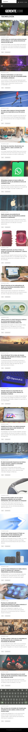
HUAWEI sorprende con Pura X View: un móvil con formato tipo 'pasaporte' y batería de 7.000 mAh (14, 251)
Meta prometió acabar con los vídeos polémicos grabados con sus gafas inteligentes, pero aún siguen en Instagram (13, 499)
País (2, 52)
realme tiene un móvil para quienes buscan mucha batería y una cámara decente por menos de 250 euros (14, 41)
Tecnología (7, 52)
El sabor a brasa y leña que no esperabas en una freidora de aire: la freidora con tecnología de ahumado (14, 640)
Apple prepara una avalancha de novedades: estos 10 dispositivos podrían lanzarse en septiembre (13, 216)
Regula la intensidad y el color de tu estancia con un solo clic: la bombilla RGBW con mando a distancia (14, 76)
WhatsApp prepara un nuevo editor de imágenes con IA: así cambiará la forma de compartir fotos (13, 181)
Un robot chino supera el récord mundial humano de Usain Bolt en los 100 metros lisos (13, 112)
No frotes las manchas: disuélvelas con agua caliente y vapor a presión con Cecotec (12, 147)
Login (26, 2)
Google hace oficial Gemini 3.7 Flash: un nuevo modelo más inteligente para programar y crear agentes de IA (12, 535)
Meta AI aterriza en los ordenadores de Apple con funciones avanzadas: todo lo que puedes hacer (13, 287)
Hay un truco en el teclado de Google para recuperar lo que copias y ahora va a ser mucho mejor (13, 710)
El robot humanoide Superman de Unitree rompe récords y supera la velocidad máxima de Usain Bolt (13, 463)
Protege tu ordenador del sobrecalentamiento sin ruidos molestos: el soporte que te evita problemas (14, 604)
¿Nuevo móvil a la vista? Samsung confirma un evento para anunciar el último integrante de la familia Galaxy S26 (13, 321)
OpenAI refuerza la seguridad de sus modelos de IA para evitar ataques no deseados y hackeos (12, 392)
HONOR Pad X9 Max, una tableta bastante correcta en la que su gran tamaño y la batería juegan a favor (13, 428)
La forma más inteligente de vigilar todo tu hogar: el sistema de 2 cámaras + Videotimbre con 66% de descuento (14, 570)
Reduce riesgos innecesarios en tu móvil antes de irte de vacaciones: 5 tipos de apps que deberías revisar (14, 675)
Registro (21, 2)
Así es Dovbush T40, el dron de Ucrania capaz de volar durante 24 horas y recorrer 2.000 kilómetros (13, 357)
